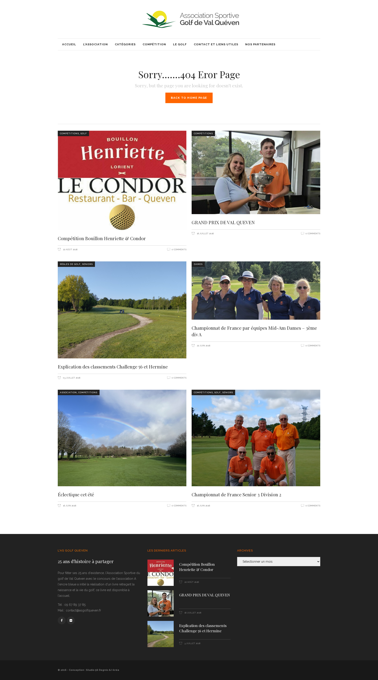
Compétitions (69, 133)
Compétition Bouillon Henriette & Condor (102, 238)
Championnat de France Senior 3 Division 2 (236, 494)
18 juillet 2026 (205, 233)
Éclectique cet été (76, 494)
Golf (83, 133)
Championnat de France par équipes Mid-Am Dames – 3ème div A (254, 331)
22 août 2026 (69, 249)
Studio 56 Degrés (97, 670)
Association (68, 392)
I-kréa (115, 670)
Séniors (87, 264)
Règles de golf (70, 264)
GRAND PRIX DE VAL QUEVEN (223, 222)
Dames (198, 264)
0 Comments (179, 249)
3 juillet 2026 (192, 643)
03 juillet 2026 (71, 378)
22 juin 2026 (203, 345)
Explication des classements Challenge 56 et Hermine (113, 366)
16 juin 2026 (69, 505)
